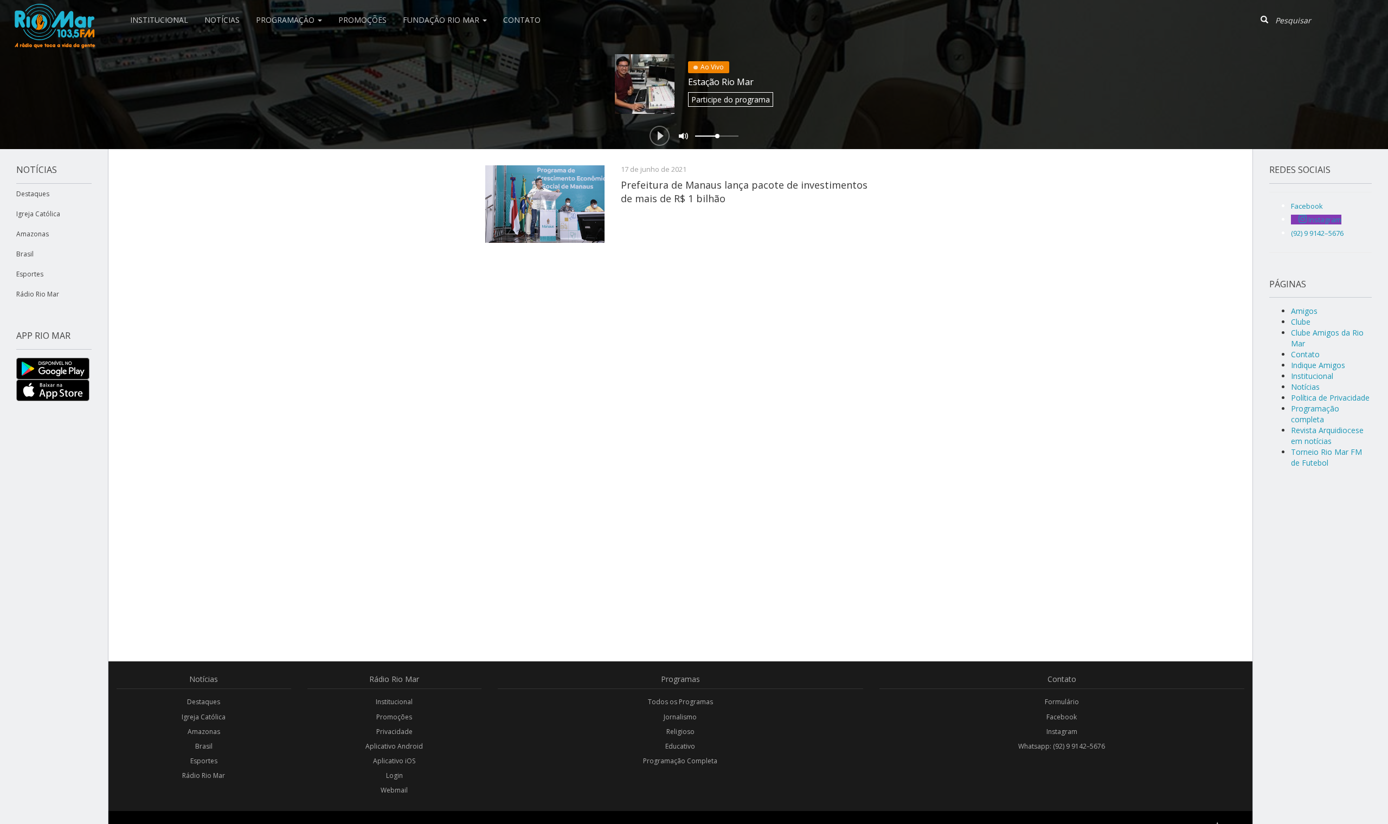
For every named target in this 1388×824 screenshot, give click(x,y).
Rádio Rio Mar (37, 294)
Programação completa (1315, 413)
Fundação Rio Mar (442, 20)
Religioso (680, 731)
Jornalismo (680, 717)
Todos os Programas (680, 701)
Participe (730, 99)
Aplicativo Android (394, 746)
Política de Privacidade (1330, 397)
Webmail (394, 790)
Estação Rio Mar (721, 82)
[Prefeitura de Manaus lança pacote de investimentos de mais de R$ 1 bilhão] (545, 204)
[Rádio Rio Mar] (54, 13)
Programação (286, 20)
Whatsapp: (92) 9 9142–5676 (1061, 746)
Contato (522, 20)
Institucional (159, 20)
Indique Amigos (1318, 365)
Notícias (222, 20)
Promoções (362, 20)
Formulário (1062, 701)
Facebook (1061, 717)
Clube (1300, 322)
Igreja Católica (38, 213)
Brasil (25, 254)
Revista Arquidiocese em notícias (1327, 435)
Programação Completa (680, 760)
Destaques (32, 193)
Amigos (1304, 311)
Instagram (1061, 731)
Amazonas (32, 234)
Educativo (680, 746)
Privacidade (394, 731)
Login (394, 775)
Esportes (29, 274)
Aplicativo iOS (394, 760)
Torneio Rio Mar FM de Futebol (1326, 457)
